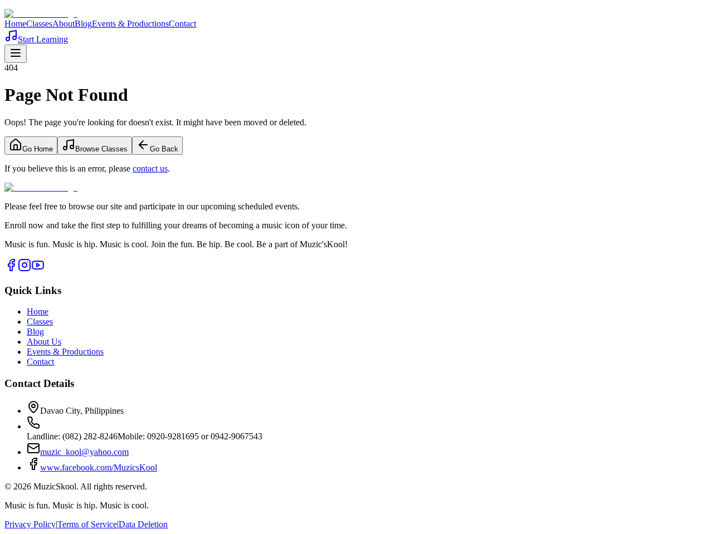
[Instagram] (24, 268)
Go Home (37, 149)
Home (15, 23)
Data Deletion (143, 524)
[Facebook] (11, 268)
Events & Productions (130, 23)
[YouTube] (38, 268)
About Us (44, 341)
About (63, 23)
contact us (150, 168)
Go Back (164, 149)
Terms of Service (87, 524)
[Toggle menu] (15, 54)
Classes (39, 23)
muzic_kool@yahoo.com (84, 452)
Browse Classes (101, 149)
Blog (83, 23)
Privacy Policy (30, 524)
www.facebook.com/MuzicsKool (98, 467)
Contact (182, 23)
